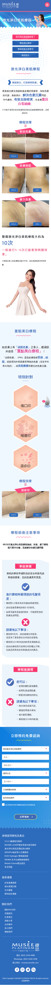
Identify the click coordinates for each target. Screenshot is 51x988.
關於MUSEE (10, 910)
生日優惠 (8, 890)
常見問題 (8, 867)
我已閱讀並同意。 (21, 805)
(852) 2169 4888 (28, 955)
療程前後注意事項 (25, 49)
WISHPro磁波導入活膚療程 (16, 852)
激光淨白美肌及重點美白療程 (17, 848)
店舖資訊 (8, 913)
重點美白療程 (25, 43)
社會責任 (8, 917)
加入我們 (8, 928)
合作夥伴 (8, 924)
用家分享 (8, 921)
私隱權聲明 (25, 981)
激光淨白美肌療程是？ (25, 37)
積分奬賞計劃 (10, 886)
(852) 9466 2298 (30, 959)
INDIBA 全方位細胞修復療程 (17, 859)
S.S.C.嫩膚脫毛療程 (13, 841)
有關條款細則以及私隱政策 (25, 805)
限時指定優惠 (10, 894)
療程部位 (25, 55)
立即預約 (24, 817)
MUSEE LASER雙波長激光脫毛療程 (20, 845)
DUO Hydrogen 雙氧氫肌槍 (16, 856)
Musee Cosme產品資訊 (15, 863)
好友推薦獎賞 (10, 883)
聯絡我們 (8, 932)
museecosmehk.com (30, 963)
